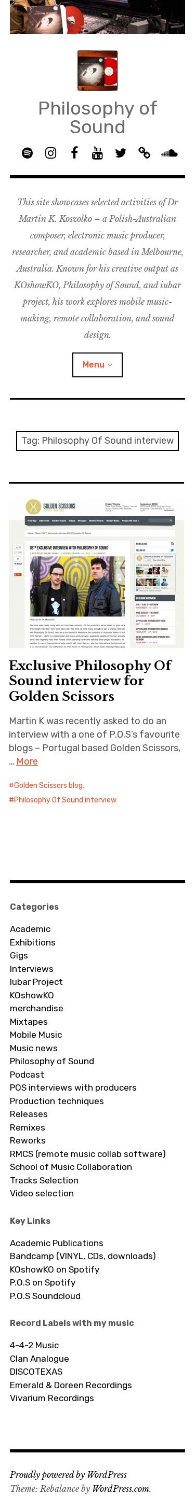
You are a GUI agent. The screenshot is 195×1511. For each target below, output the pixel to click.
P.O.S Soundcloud (45, 1296)
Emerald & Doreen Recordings (71, 1385)
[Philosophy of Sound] (98, 17)
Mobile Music (36, 1034)
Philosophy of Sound (98, 117)
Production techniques (57, 1101)
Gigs (19, 955)
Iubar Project (36, 982)
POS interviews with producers (73, 1087)
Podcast (27, 1074)
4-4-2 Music (34, 1345)
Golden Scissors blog (48, 785)
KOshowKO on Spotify (54, 1269)
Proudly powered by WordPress (68, 1475)
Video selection (42, 1193)
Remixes (27, 1127)
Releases (29, 1114)
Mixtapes (29, 1021)
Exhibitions (33, 942)
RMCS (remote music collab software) (88, 1154)
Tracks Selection (44, 1180)
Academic (30, 929)
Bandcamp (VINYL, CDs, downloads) (83, 1256)
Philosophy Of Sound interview (65, 800)
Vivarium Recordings (52, 1398)
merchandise (36, 1008)
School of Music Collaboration (71, 1167)
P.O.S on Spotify (42, 1282)
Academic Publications (56, 1243)
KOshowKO (32, 995)
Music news (34, 1048)
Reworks (28, 1140)
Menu (94, 365)
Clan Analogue (39, 1358)
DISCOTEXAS (36, 1371)
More (27, 761)
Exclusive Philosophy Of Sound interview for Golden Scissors (90, 680)
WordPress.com (120, 1489)
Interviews (32, 969)
